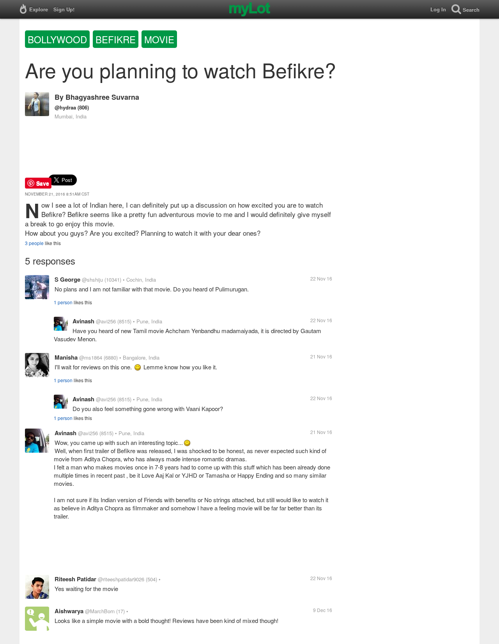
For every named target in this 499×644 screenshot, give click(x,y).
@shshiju (92, 279)
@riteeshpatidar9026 (121, 579)
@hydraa (65, 107)
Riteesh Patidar (75, 579)
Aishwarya (69, 611)
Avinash (83, 321)
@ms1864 (90, 357)
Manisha (66, 357)
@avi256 (106, 321)
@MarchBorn (100, 611)
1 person (63, 302)
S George (67, 279)
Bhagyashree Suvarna (102, 97)
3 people (34, 243)
